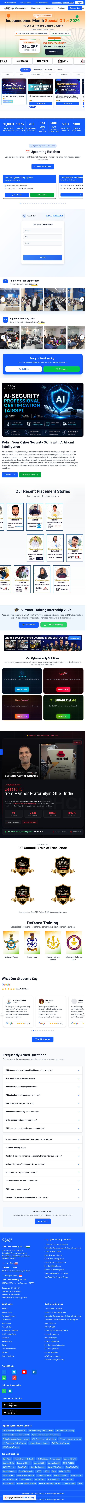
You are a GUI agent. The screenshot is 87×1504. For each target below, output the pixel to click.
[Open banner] (1, 752)
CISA (54, 1471)
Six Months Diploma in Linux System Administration (63, 1247)
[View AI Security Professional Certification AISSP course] (42, 409)
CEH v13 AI (7, 1459)
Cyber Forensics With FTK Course (56, 1273)
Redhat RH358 (76, 1475)
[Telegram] (10, 1390)
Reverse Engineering (52, 1341)
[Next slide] (82, 299)
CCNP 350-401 (8, 1475)
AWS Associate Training (60, 1443)
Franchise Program (8, 1316)
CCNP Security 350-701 (25, 1475)
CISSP (39, 1471)
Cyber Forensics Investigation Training (45, 1434)
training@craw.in (15, 1291)
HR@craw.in (15, 1294)
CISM (46, 1471)
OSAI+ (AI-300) (50, 1326)
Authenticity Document (10, 1330)
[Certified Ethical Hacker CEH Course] (30, 61)
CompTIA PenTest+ (55, 1467)
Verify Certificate (8, 1356)
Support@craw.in (21, 1297)
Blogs (72, 8)
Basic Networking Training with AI (41, 1430)
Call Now (25, 369)
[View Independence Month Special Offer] (42, 34)
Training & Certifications (17, 8)
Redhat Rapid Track (10, 1479)
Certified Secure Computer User (49, 1459)
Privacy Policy (7, 1326)
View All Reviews (42, 1039)
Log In (79, 3)
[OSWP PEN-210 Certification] (10, 61)
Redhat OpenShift (60, 1475)
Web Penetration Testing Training (44, 1439)
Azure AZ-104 (53, 1479)
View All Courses (44, 166)
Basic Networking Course (53, 1255)
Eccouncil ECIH (39, 1463)
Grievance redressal (9, 1348)
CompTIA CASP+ (9, 1471)
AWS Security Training (52, 1356)
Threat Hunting (69, 1483)
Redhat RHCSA (26, 1479)
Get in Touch (42, 1221)
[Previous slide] (3, 299)
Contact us (6, 1337)
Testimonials (6, 1319)
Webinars (5, 1352)
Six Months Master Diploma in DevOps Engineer (61, 1319)
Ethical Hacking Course (53, 1251)
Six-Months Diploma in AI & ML (55, 1312)
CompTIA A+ (22, 1467)
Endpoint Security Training (39, 1443)
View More (8, 474)
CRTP (80, 1483)
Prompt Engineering (52, 1334)
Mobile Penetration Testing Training (16, 1439)
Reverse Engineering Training (49, 1483)
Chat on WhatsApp (55, 624)
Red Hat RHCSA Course (53, 1266)
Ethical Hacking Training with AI (14, 1430)
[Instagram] (14, 1377)
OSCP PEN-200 (68, 1463)
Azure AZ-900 (67, 1479)
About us (5, 1308)
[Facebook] (4, 1371)
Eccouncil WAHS (54, 1463)
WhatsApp (63, 369)
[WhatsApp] (4, 1377)
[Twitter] (14, 1371)
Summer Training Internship (54, 1359)
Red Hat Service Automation (55, 1345)
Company (49, 8)
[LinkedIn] (34, 1371)
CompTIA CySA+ (72, 1467)
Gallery (4, 1345)
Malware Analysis (51, 1337)
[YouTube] (24, 1371)
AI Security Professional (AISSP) (56, 1330)
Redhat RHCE (40, 1479)
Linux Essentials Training (65, 1430)
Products (61, 8)
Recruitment (6, 1323)
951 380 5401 (15, 1288)
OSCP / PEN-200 (50, 1323)
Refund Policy (7, 1341)
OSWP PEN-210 (8, 1467)
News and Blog (7, 1312)
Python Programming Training (70, 1439)
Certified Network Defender (24, 1459)
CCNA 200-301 (64, 1471)
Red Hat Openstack (51, 1352)
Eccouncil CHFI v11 (23, 1463)
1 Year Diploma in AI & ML (54, 1308)
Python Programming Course (55, 1269)
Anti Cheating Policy (9, 1334)
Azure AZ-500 (8, 1483)
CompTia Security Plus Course (55, 1262)
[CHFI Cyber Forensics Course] (51, 61)
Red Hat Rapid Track (52, 1348)
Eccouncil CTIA (8, 1463)
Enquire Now (74, 638)
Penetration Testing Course (54, 1258)
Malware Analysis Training (26, 1483)
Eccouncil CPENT (70, 1459)
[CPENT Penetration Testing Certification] (71, 61)
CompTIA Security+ (38, 1467)
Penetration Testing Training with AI (16, 1434)
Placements (35, 8)
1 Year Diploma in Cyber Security (56, 1244)
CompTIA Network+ (26, 1471)
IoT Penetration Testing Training (14, 1443)
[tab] (25, 70)
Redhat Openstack (44, 1475)
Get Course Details (29, 474)
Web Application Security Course (56, 1277)
